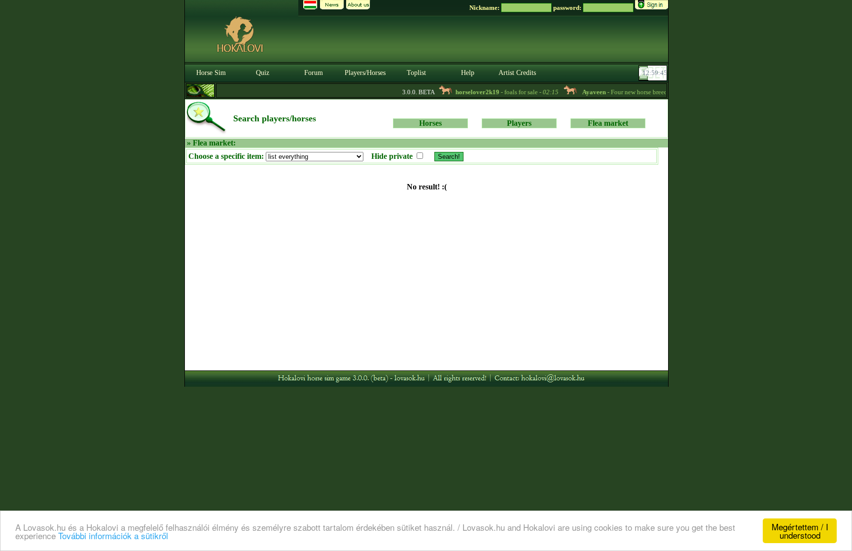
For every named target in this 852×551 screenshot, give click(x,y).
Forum (313, 72)
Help (467, 72)
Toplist (416, 72)
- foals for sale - (500, 92)
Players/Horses (365, 72)
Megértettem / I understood (800, 530)
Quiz (262, 72)
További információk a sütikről (113, 535)
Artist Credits (517, 72)
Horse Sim (211, 72)
